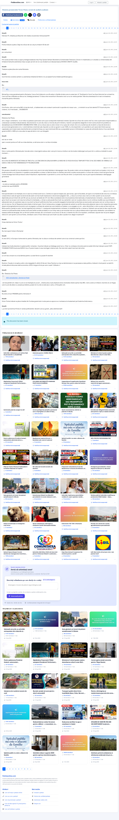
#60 (105, 136)
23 (60, 28)
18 (46, 28)
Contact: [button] (52, 2)
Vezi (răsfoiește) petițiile (41, 2)
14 (34, 28)
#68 (105, 236)
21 (54, 28)
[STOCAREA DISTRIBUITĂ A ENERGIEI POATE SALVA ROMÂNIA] (45, 377)
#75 (105, 306)
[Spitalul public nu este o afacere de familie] (74, 434)
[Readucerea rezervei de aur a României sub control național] (45, 434)
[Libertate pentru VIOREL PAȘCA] (45, 348)
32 (86, 28)
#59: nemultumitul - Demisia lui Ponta (17, 278)
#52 (105, 42)
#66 (105, 219)
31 (83, 28)
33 (89, 28)
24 (63, 28)
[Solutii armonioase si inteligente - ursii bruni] (15, 520)
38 (103, 28)
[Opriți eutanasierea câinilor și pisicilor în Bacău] (74, 406)
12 (28, 28)
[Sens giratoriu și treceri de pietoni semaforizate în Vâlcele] (15, 491)
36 (97, 28)
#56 (105, 74)
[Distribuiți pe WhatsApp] (25, 15)
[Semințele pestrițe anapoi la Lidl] (15, 405)
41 (112, 28)
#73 (105, 291)
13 (31, 28)
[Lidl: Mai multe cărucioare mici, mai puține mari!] (103, 548)
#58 (105, 105)
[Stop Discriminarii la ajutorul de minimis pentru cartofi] (74, 548)
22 (57, 28)
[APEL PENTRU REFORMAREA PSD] (103, 433)
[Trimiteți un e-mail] (34, 15)
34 (92, 28)
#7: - (7, 89)
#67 (105, 228)
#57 (105, 81)
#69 (105, 243)
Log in (91, 2)
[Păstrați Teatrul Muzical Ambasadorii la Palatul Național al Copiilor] (15, 463)
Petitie (5, 20)
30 (80, 28)
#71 (105, 260)
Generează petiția (17, 596)
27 (72, 28)
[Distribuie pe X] (30, 15)
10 (23, 28)
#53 (105, 49)
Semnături (18, 20)
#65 (105, 191)
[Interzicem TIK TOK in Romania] (74, 519)
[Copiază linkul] (39, 15)
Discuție (32, 20)
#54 (105, 57)
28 (74, 28)
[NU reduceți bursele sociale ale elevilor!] (45, 463)
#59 (105, 114)
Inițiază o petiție (102, 2)
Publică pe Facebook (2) (14, 15)
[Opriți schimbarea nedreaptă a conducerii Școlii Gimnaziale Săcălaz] (45, 520)
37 (100, 28)
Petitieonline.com (17, 2)
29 (77, 28)
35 (95, 28)
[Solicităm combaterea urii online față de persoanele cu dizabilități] (15, 349)
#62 (105, 158)
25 (66, 28)
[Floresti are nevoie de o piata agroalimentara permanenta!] (103, 520)
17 (43, 28)
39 (106, 28)
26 (69, 28)
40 (109, 28)
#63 (105, 167)
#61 (105, 148)
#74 (105, 298)
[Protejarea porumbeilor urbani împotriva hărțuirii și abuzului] (103, 463)
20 (51, 28)
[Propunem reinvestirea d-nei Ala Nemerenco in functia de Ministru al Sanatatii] (74, 463)
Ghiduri (5, 789)
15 (37, 28)
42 (115, 28)
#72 (105, 270)
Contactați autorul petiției (10, 24)
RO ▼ (29, 2)
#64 (105, 181)
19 (49, 28)
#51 (105, 33)
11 (26, 28)
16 (40, 28)
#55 (105, 66)
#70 (105, 253)
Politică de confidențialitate (47, 20)
